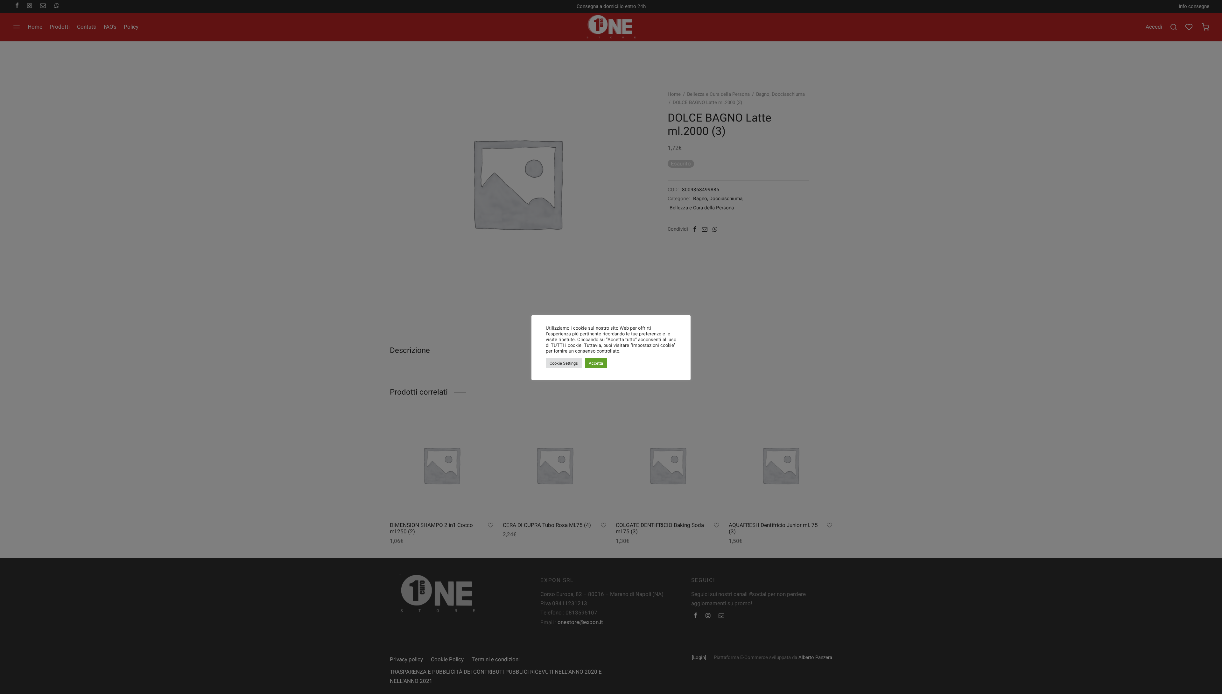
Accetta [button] (596, 363)
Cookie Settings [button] (564, 363)
